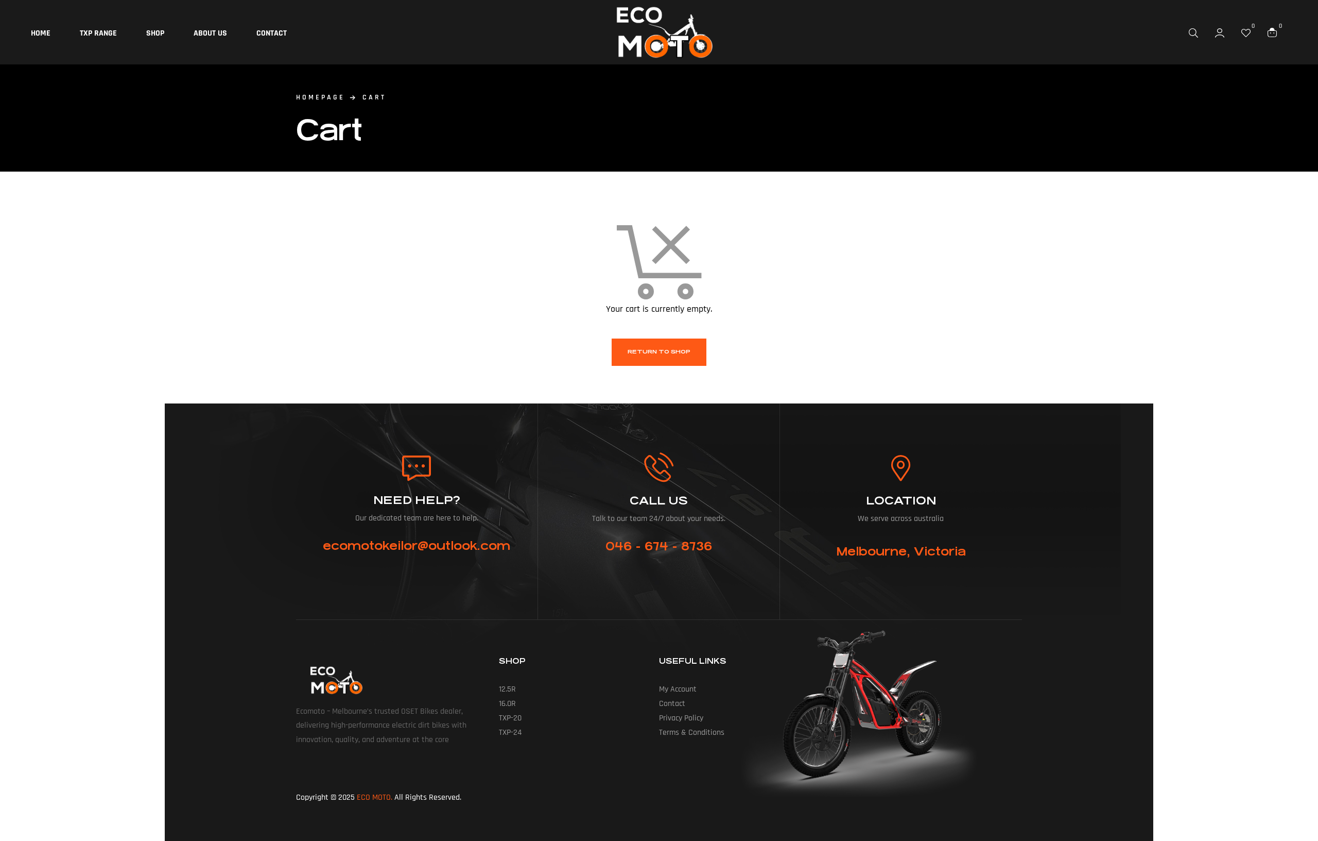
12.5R (507, 689)
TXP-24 (510, 732)
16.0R (507, 703)
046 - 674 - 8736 (658, 546)
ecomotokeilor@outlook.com (416, 545)
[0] (1246, 32)
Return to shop (659, 351)
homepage (320, 97)
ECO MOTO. (374, 797)
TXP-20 (510, 718)
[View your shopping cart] (1272, 32)
